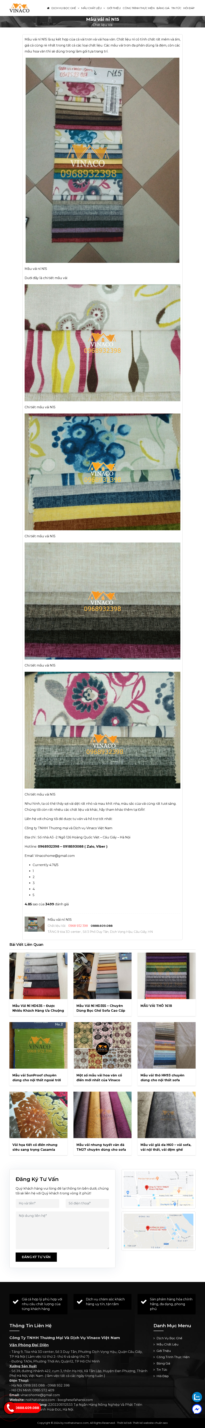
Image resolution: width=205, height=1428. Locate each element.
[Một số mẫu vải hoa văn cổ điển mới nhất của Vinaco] (102, 1045)
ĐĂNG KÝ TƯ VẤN (36, 1257)
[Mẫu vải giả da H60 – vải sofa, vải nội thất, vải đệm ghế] (167, 1115)
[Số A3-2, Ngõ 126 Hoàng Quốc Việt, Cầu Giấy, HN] (159, 1188)
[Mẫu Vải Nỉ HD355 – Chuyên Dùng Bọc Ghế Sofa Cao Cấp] (102, 976)
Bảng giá (163, 8)
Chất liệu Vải (103, 25)
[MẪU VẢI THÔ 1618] (167, 976)
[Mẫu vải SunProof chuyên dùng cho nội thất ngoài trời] (38, 1045)
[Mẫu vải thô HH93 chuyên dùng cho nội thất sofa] (167, 1045)
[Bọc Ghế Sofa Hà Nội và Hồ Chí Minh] (19, 8)
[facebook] (197, 1409)
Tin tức (176, 8)
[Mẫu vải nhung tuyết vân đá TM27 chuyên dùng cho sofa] (102, 1115)
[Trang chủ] (48, 8)
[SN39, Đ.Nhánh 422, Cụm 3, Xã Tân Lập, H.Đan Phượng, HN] (159, 1231)
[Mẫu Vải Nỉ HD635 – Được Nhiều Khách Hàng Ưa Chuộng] (38, 976)
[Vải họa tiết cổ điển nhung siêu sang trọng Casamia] (38, 1115)
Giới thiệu (114, 8)
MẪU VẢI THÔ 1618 (156, 1006)
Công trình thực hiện (139, 8)
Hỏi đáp (189, 8)
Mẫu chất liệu (91, 8)
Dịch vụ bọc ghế (64, 8)
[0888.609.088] (197, 1397)
